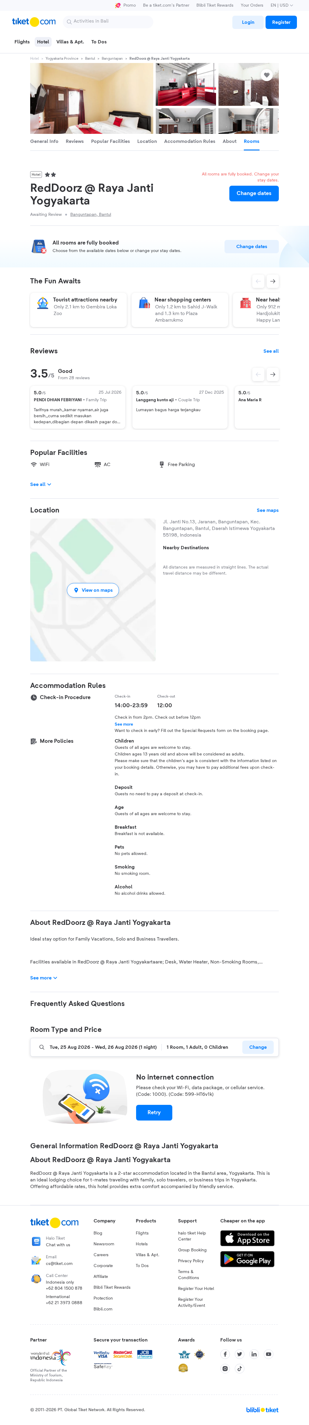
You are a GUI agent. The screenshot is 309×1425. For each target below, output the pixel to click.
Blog (98, 1233)
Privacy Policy (191, 1261)
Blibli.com (103, 1309)
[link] (248, 22)
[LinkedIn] (254, 1354)
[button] (93, 590)
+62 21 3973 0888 (64, 1303)
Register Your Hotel (196, 1288)
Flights (142, 1233)
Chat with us (58, 1245)
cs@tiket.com (59, 1263)
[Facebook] (225, 1354)
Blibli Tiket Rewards (215, 5)
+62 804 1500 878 (64, 1288)
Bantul (90, 58)
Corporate (103, 1266)
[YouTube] (268, 1354)
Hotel (34, 58)
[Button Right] (273, 374)
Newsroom (104, 1244)
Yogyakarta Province (62, 58)
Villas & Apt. (147, 1255)
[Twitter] (239, 1354)
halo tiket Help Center (192, 1236)
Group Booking (192, 1250)
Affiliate (101, 1276)
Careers (101, 1255)
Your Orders (252, 5)
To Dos (142, 1266)
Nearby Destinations (186, 548)
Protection (103, 1298)
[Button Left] (258, 374)
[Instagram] (225, 1368)
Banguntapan (112, 58)
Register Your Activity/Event (191, 1302)
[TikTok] (239, 1368)
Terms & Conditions (188, 1275)
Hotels (142, 1244)
